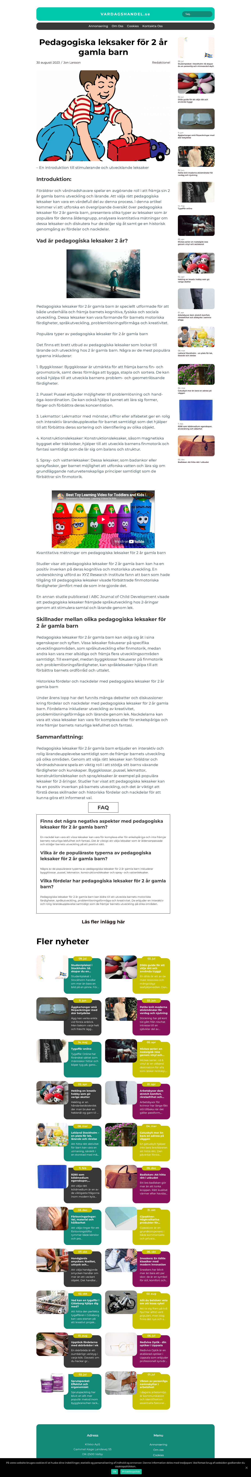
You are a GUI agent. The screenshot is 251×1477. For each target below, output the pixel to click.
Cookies (133, 26)
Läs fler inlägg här (103, 921)
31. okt (151, 1210)
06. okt (151, 1251)
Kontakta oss (152, 26)
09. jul (83, 958)
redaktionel (161, 62)
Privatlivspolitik (131, 1471)
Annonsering (98, 26)
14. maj (82, 1042)
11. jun (82, 1000)
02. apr (82, 1084)
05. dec (151, 1168)
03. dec (82, 1210)
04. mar (151, 1126)
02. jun (151, 1000)
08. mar (83, 1126)
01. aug (82, 1335)
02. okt (82, 1293)
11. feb (82, 1168)
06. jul (151, 1335)
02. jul (151, 958)
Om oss (117, 26)
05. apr (151, 1042)
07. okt (82, 1251)
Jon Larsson (72, 62)
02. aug (151, 1293)
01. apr (151, 1084)
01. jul (151, 1374)
